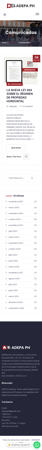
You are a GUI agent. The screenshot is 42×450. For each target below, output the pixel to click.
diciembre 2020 (23, 302)
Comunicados (24, 42)
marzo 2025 (23, 207)
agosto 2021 (23, 278)
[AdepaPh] (21, 5)
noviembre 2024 (23, 213)
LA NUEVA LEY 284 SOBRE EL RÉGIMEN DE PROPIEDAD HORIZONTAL (20, 95)
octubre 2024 (23, 219)
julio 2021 (23, 284)
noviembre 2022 (23, 243)
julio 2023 (23, 231)
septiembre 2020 (23, 308)
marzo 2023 (23, 237)
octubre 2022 (23, 249)
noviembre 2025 (23, 201)
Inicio (4, 42)
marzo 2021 (23, 296)
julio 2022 (23, 255)
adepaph (13, 106)
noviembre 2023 (23, 225)
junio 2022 (23, 261)
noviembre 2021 (23, 272)
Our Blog (13, 42)
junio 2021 (23, 290)
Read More (16, 148)
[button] (36, 444)
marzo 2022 (23, 267)
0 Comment (28, 106)
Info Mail (21, 446)
